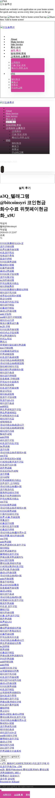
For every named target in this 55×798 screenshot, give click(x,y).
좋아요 (5, 757)
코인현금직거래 (8, 726)
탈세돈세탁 (6, 434)
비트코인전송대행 (9, 388)
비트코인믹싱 (7, 252)
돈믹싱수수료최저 (9, 381)
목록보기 (4, 775)
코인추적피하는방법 (10, 458)
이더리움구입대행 (9, 274)
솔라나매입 (6, 591)
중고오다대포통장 (9, 585)
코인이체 (4, 449)
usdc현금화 (5, 541)
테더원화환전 (7, 286)
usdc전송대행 (7, 578)
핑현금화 (4, 649)
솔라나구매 (6, 741)
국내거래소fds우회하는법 (13, 452)
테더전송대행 (7, 612)
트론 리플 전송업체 (10, 517)
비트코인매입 (7, 689)
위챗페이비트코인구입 (11, 600)
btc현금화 (5, 446)
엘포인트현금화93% (10, 495)
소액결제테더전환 (9, 671)
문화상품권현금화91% (11, 557)
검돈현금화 (6, 468)
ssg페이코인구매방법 (11, 317)
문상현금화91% (8, 335)
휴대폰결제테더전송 (10, 628)
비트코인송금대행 (9, 357)
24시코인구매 (7, 748)
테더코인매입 (7, 305)
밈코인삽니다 (7, 400)
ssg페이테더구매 (8, 735)
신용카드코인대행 (9, 526)
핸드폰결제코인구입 (10, 409)
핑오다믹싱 (6, 391)
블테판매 (4, 708)
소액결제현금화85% (10, 692)
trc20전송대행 (7, 280)
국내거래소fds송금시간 (12, 425)
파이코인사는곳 (8, 732)
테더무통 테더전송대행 (12, 535)
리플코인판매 (7, 529)
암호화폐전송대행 (9, 588)
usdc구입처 (5, 314)
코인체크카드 (7, 489)
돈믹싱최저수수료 (9, 637)
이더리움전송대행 (9, 329)
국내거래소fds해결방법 (12, 428)
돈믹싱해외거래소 (9, 283)
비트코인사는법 (8, 465)
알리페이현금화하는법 (11, 369)
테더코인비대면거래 (10, 680)
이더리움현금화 (8, 261)
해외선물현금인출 (9, 323)
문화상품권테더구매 (10, 701)
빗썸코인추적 (7, 255)
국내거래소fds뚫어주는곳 (13, 532)
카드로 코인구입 (8, 606)
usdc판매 (4, 437)
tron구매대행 (6, 348)
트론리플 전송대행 (9, 569)
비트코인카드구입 (9, 301)
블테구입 (4, 609)
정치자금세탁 (7, 385)
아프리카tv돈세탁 (9, 471)
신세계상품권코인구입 (11, 461)
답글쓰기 (14, 775)
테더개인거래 (7, 431)
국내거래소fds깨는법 (11, 575)
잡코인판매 (6, 258)
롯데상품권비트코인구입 (13, 717)
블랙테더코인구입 (9, 554)
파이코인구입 (7, 440)
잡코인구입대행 (8, 397)
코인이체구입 (7, 277)
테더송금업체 (7, 394)
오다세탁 (4, 477)
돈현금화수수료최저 (10, 751)
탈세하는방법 (7, 265)
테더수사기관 (7, 320)
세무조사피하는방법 (10, 295)
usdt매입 (4, 406)
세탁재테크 (6, 421)
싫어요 (15, 757)
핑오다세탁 (6, 298)
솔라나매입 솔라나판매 (12, 714)
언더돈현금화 (7, 658)
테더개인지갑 (7, 418)
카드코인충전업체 (9, 705)
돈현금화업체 (7, 354)
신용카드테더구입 (9, 514)
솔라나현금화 (7, 271)
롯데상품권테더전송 (10, 563)
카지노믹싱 (6, 338)
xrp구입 (4, 455)
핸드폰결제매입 (8, 412)
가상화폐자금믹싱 (9, 351)
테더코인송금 (7, 372)
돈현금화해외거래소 (10, 480)
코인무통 (4, 474)
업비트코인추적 (8, 695)
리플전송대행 (7, 268)
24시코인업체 (7, 560)
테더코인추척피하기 (10, 631)
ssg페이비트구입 (8, 668)
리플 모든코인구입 (9, 615)
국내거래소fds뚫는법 (11, 486)
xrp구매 (4, 538)
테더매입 (4, 548)
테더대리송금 (7, 729)
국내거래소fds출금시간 (12, 640)
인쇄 (3, 760)
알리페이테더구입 (9, 366)
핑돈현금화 (6, 618)
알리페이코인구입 (9, 698)
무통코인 (4, 520)
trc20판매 (4, 646)
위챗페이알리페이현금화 (13, 345)
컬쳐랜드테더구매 (9, 492)
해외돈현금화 (7, 603)
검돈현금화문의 (8, 551)
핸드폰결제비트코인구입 (13, 545)
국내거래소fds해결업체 (12, 360)
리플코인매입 (7, 308)
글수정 (3, 778)
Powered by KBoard (9, 781)
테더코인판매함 (8, 375)
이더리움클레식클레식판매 (14, 289)
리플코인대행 (7, 523)
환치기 (3, 341)
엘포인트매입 (7, 581)
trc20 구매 (5, 326)
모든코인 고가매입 (9, 483)
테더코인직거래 (8, 292)
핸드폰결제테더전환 (10, 643)
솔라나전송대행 (8, 311)
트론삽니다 (6, 621)
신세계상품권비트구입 (11, 566)
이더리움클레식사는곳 (11, 243)
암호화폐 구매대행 (9, 378)
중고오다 (4, 711)
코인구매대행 (7, 246)
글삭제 (11, 778)
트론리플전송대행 (9, 249)
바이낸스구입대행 (9, 332)
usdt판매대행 (6, 661)
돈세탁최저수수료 (9, 415)
